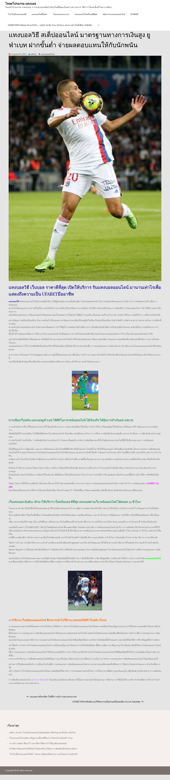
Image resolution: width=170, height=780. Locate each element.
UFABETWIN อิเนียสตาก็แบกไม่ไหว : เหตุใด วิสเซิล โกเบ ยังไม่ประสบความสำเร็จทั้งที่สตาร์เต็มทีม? (50, 25)
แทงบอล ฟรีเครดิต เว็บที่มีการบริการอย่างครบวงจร (53, 696)
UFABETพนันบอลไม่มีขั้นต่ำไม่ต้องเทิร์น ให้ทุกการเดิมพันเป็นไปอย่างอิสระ (43, 748)
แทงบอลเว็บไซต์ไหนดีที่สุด (86, 14)
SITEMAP (134, 14)
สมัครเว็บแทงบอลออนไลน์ (114, 14)
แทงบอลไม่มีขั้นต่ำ (40, 14)
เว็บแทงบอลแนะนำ (61, 14)
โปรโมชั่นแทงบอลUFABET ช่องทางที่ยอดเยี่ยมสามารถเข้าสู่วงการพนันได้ (43, 754)
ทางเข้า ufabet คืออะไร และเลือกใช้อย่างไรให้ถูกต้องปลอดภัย (38, 743)
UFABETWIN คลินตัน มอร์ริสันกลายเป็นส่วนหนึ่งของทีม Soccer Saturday (106, 701)
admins (34, 54)
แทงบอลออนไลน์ (48, 54)
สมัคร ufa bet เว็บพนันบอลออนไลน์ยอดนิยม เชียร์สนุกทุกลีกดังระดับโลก (42, 732)
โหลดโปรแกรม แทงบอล (20, 3)
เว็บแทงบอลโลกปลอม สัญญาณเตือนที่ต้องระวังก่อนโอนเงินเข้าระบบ (41, 738)
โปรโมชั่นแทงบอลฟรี (17, 14)
